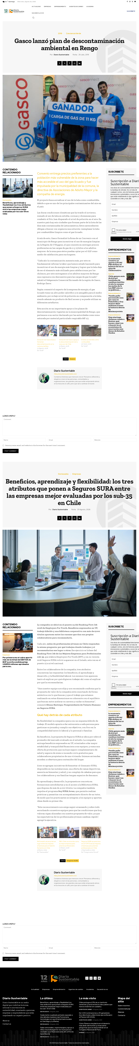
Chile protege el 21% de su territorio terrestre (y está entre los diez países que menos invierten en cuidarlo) (95, 1004)
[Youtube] (135, 1)
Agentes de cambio (85, 1009)
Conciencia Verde (73, 33)
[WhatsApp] (74, 63)
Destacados (7, 200)
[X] (132, 1)
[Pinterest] (69, 63)
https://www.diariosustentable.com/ (65, 374)
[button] (33, 18)
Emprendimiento (114, 256)
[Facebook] (127, 1)
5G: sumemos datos (104, 402)
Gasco (72, 359)
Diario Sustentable (61, 55)
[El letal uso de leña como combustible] (91, 330)
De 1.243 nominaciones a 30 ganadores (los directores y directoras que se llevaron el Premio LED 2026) (95, 1015)
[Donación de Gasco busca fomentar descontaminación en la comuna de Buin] (47, 330)
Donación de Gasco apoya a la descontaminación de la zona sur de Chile (69, 342)
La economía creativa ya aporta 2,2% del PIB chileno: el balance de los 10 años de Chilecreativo (116, 264)
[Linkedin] (79, 63)
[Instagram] (130, 1)
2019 (60, 33)
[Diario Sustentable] (45, 377)
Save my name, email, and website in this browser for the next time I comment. (35, 445)
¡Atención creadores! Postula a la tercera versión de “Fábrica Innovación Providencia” (35, 404)
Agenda (111, 274)
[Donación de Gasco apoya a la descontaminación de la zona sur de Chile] (69, 330)
